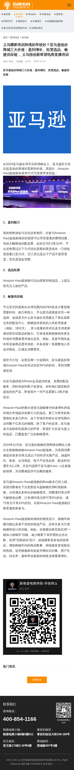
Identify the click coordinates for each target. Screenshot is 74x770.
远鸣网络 (59, 764)
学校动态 (46, 14)
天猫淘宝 (37, 21)
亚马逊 (19, 14)
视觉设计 (22, 21)
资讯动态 (14, 37)
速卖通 (6, 14)
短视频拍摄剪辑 (55, 21)
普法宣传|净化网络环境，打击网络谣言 (23, 28)
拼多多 (59, 14)
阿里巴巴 (8, 21)
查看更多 (37, 679)
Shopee (32, 14)
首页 (5, 37)
